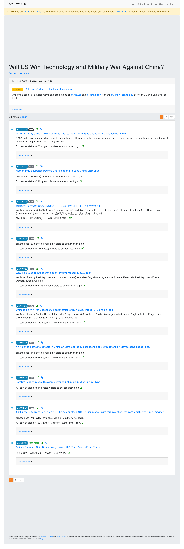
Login (173, 4)
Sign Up (163, 4)
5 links (23, 116)
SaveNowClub (16, 4)
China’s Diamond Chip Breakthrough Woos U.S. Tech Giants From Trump (58, 447)
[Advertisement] (92, 38)
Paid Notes (121, 11)
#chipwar (30, 89)
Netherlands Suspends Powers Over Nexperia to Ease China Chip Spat (57, 170)
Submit (141, 4)
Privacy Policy (61, 536)
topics (25, 73)
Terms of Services (46, 536)
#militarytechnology (47, 89)
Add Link (152, 4)
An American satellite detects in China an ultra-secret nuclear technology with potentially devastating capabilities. (83, 346)
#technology (65, 89)
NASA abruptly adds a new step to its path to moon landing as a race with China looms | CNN (71, 133)
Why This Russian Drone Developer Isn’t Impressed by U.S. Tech (53, 272)
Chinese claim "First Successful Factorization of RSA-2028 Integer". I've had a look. (64, 309)
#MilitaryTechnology (122, 94)
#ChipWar (76, 94)
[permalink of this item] (41, 129)
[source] (37, 129)
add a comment (17, 109)
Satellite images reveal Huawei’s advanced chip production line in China (58, 381)
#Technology (94, 94)
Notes (26, 11)
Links (132, 4)
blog (41, 539)
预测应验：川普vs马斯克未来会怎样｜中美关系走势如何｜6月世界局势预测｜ (58, 205)
